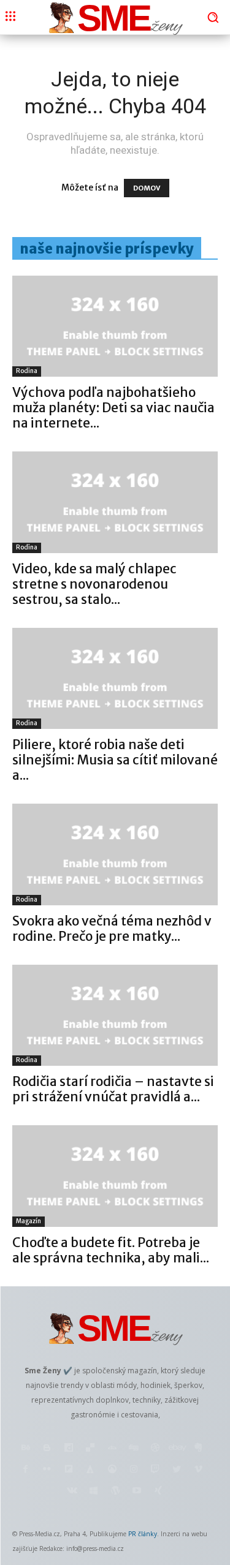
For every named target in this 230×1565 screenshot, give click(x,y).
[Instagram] (133, 1469)
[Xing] (158, 1491)
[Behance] (25, 1448)
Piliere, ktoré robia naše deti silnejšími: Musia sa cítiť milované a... (115, 759)
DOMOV (146, 188)
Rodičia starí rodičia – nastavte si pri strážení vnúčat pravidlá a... (113, 1089)
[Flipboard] (69, 1469)
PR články (142, 1533)
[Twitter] (176, 1469)
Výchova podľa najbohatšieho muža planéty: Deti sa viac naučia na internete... (113, 407)
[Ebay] (176, 1448)
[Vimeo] (198, 1469)
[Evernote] (198, 1448)
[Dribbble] (155, 1448)
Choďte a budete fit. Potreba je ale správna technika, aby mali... (110, 1250)
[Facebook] (25, 1469)
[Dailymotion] (69, 1448)
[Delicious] (90, 1448)
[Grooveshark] (112, 1469)
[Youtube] (136, 1491)
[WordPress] (115, 1491)
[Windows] (93, 1491)
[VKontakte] (72, 1491)
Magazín (28, 1221)
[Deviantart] (112, 1448)
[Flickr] (47, 1469)
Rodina (26, 371)
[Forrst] (90, 1469)
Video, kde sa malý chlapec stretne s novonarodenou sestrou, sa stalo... (94, 584)
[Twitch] (155, 1469)
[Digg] (133, 1448)
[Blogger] (47, 1448)
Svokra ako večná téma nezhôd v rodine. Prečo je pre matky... (112, 929)
